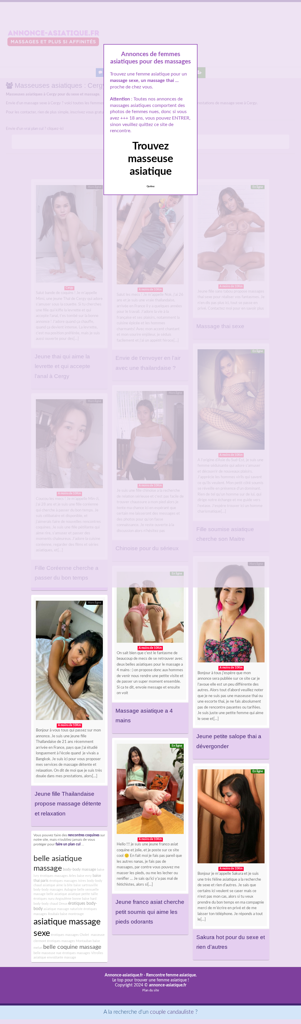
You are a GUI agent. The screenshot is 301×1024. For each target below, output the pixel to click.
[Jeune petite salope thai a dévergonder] (231, 613)
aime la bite (64, 885)
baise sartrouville (85, 885)
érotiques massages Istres (67, 880)
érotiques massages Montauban (69, 941)
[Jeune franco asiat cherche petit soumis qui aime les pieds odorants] (150, 790)
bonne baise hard (84, 898)
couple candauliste (172, 1012)
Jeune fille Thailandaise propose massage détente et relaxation (68, 804)
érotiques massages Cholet (70, 934)
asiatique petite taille (83, 894)
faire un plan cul (68, 844)
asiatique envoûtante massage (55, 957)
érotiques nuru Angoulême (52, 898)
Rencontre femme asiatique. (171, 975)
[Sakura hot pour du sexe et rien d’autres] (231, 817)
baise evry (84, 875)
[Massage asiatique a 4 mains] (150, 609)
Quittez (151, 186)
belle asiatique (56, 894)
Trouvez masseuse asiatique (150, 159)
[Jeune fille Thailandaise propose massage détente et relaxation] (69, 662)
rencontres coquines (83, 835)
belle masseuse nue (47, 953)
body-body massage (79, 869)
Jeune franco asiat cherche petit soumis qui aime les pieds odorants (150, 912)
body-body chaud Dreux (50, 903)
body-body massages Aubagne (55, 889)
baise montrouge (72, 914)
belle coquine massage (72, 947)
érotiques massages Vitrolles (82, 953)
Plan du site (150, 990)
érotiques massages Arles (58, 875)
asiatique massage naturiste (63, 909)
